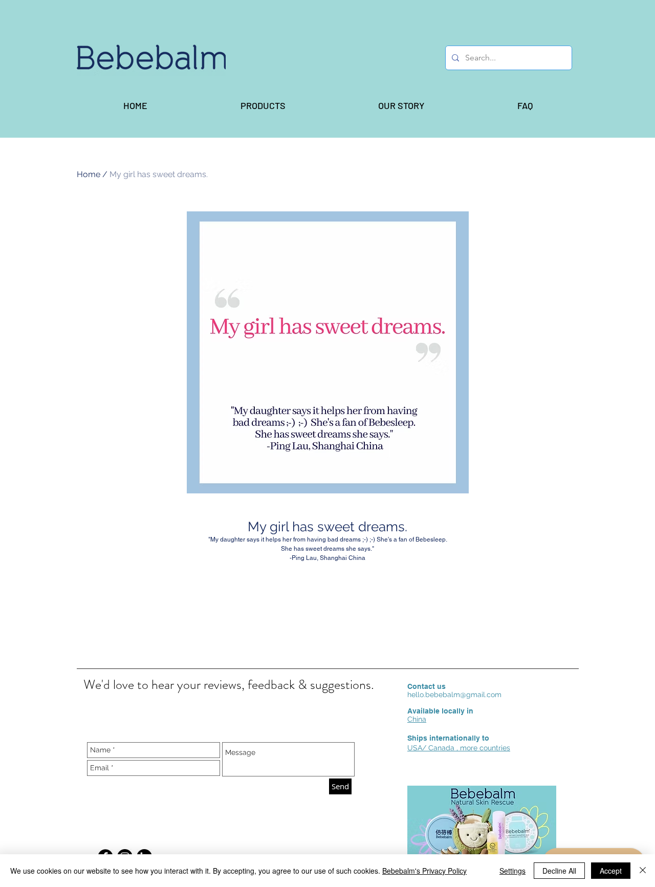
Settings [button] (512, 871)
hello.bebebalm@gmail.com (454, 694)
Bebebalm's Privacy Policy (424, 871)
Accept (611, 871)
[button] (262, 105)
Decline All (559, 871)
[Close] (643, 870)
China (416, 719)
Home (88, 174)
